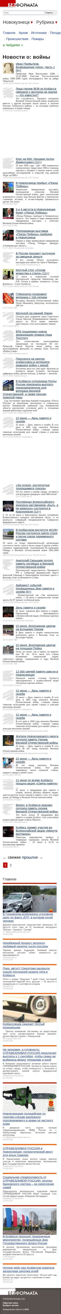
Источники (39, 33)
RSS (27, 1309)
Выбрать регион (11, 1305)
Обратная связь (10, 1303)
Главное (9, 33)
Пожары (38, 39)
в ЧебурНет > (13, 45)
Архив (23, 33)
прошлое (30, 857)
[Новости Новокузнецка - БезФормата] (19, 4)
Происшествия (17, 39)
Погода (55, 33)
